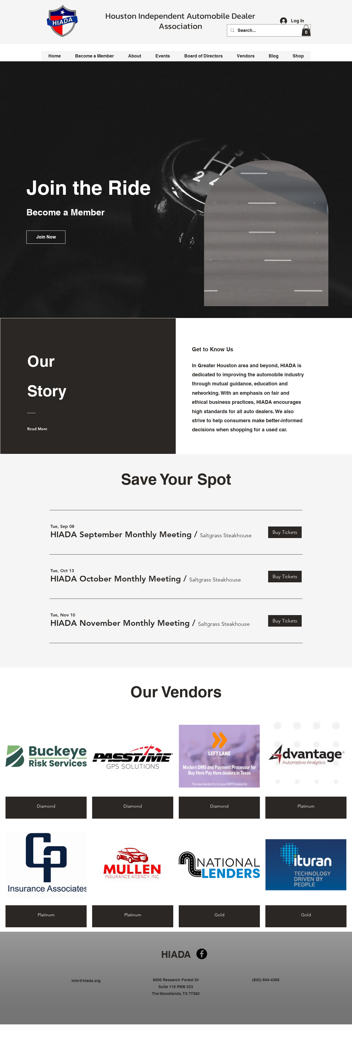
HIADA (176, 954)
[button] (306, 30)
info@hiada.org (86, 980)
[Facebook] (201, 953)
